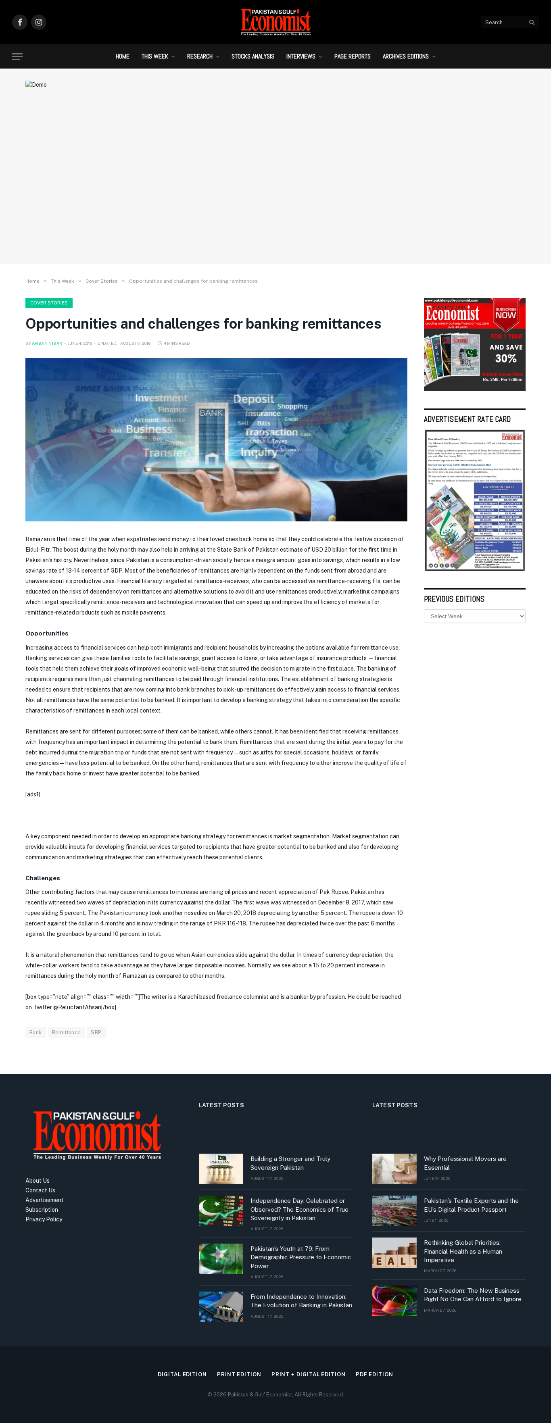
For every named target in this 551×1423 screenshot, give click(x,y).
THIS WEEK (155, 56)
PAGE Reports (352, 56)
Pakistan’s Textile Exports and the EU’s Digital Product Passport (471, 1205)
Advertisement (44, 1200)
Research (200, 56)
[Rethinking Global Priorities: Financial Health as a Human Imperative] (394, 1253)
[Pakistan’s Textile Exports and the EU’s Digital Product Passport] (394, 1211)
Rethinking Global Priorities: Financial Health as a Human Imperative (463, 1251)
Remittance (66, 1032)
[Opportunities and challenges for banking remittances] (216, 440)
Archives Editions (406, 56)
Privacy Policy (43, 1219)
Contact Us (40, 1190)
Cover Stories (49, 303)
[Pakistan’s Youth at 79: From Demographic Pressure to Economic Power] (221, 1259)
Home (122, 56)
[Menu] (17, 57)
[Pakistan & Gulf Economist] (275, 22)
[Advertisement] (275, 191)
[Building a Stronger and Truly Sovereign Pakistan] (221, 1169)
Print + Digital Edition (308, 1374)
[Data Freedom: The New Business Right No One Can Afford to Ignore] (394, 1300)
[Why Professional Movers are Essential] (394, 1169)
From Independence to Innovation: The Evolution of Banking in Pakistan (301, 1300)
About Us (37, 1180)
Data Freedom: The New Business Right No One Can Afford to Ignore (473, 1294)
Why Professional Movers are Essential (465, 1163)
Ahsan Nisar (47, 343)
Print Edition (239, 1374)
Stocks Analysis (253, 56)
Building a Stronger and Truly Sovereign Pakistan (290, 1163)
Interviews (300, 56)
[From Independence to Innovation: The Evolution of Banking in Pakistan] (221, 1307)
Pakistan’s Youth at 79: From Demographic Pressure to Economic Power (300, 1257)
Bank (35, 1032)
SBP (96, 1032)
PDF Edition (374, 1374)
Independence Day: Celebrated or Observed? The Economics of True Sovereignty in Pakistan (299, 1209)
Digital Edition (182, 1374)
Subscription (41, 1209)
